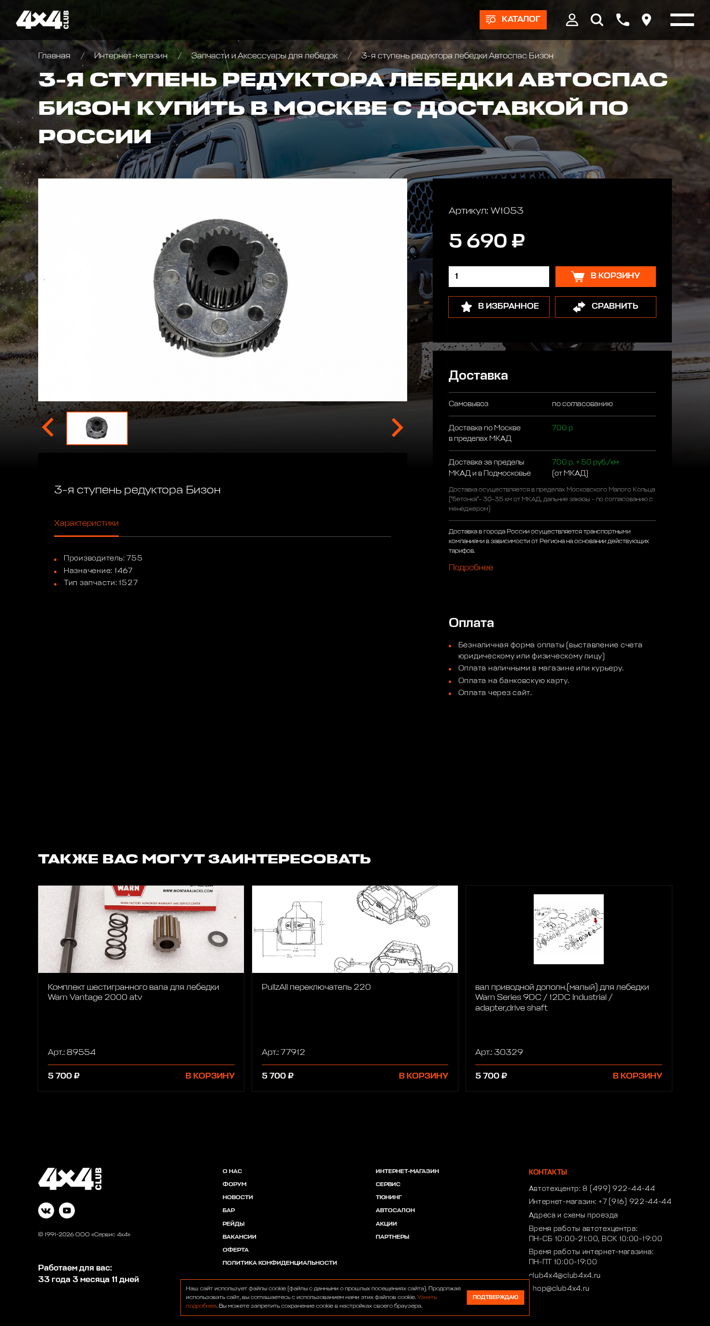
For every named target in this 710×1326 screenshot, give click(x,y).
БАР (229, 1211)
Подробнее (471, 567)
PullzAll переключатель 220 (316, 988)
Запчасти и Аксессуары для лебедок (264, 56)
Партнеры (392, 1237)
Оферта (236, 1250)
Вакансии (239, 1237)
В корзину (210, 1076)
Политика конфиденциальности (280, 1263)
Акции (386, 1224)
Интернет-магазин (131, 56)
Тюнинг (389, 1198)
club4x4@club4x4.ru (565, 1275)
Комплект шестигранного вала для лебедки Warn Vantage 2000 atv (133, 993)
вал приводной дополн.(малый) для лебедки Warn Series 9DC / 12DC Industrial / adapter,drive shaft (562, 998)
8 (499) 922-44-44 (618, 1189)
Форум (234, 1185)
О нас (232, 1172)
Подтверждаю (495, 1297)
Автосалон (395, 1211)
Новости (238, 1198)
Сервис (388, 1185)
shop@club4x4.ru (559, 1288)
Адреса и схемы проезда (573, 1215)
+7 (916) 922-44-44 (635, 1202)
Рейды (233, 1224)
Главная (55, 56)
